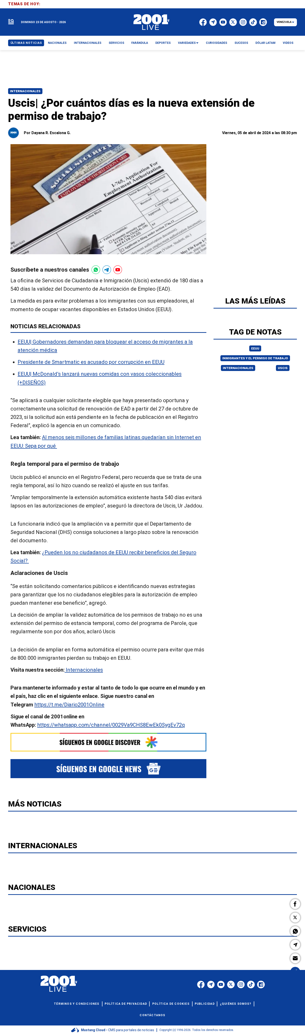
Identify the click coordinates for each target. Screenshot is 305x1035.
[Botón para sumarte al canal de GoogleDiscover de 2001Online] (108, 742)
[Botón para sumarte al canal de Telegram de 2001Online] (106, 269)
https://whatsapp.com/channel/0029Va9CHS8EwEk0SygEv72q (111, 725)
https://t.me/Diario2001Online (69, 705)
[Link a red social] (201, 984)
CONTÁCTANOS (152, 1015)
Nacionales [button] (57, 43)
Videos (288, 43)
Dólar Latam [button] (265, 43)
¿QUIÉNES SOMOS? (235, 1003)
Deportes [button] (163, 43)
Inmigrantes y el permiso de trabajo (255, 358)
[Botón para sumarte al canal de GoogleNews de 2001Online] (108, 768)
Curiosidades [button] (216, 43)
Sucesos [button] (241, 43)
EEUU (255, 348)
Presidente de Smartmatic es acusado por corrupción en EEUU (91, 362)
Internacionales (25, 91)
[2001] (151, 22)
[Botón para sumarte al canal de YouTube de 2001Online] (117, 269)
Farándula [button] (139, 43)
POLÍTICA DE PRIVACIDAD (126, 1003)
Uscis (283, 368)
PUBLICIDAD (205, 1003)
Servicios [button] (116, 43)
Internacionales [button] (87, 43)
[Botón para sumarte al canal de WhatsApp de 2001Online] (96, 269)
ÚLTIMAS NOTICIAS (26, 43)
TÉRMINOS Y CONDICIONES (76, 1003)
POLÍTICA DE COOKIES (170, 1003)
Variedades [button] (187, 43)
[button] (295, 904)
